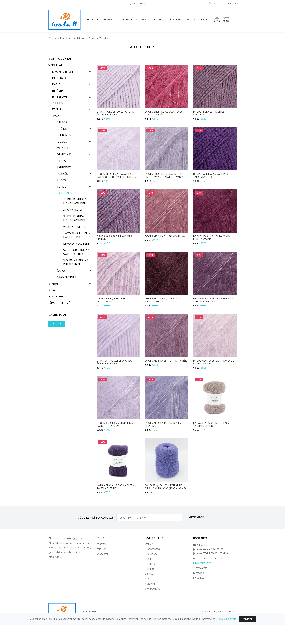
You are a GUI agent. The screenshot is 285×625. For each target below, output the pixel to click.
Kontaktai (201, 19)
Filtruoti (57, 323)
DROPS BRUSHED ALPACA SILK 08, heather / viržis (164, 113)
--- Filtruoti (79, 38)
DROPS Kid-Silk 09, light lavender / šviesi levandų (214, 362)
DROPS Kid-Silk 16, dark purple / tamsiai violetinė (213, 300)
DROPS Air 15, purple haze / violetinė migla (113, 300)
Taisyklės (101, 549)
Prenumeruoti (196, 517)
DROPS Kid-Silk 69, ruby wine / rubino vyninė (211, 238)
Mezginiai (150, 583)
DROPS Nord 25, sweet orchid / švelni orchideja (116, 113)
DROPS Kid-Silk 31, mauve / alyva (165, 236)
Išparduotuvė (179, 19)
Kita (143, 19)
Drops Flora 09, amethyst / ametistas (210, 113)
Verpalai (109, 19)
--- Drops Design (153, 549)
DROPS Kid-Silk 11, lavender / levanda (163, 424)
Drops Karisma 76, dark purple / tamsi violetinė (213, 175)
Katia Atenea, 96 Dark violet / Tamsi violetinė (115, 487)
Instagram (198, 578)
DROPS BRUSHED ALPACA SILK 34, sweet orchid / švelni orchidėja (117, 175)
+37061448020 (140, 3)
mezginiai (157, 19)
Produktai (65, 38)
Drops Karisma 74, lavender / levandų (115, 238)
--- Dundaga (151, 554)
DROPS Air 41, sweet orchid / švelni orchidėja (114, 362)
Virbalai (127, 19)
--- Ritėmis (150, 564)
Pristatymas (103, 544)
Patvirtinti (247, 618)
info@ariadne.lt (202, 563)
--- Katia (149, 559)
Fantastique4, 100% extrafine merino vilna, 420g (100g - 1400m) (165, 487)
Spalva (92, 38)
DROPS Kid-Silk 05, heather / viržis (166, 360)
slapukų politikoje (226, 618)
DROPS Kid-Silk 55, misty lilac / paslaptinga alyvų (116, 424)
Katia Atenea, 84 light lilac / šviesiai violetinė (211, 424)
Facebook (198, 573)
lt (49, 3)
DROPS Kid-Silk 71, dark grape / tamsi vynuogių (164, 300)
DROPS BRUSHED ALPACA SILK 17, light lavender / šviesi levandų (164, 175)
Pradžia (92, 19)
